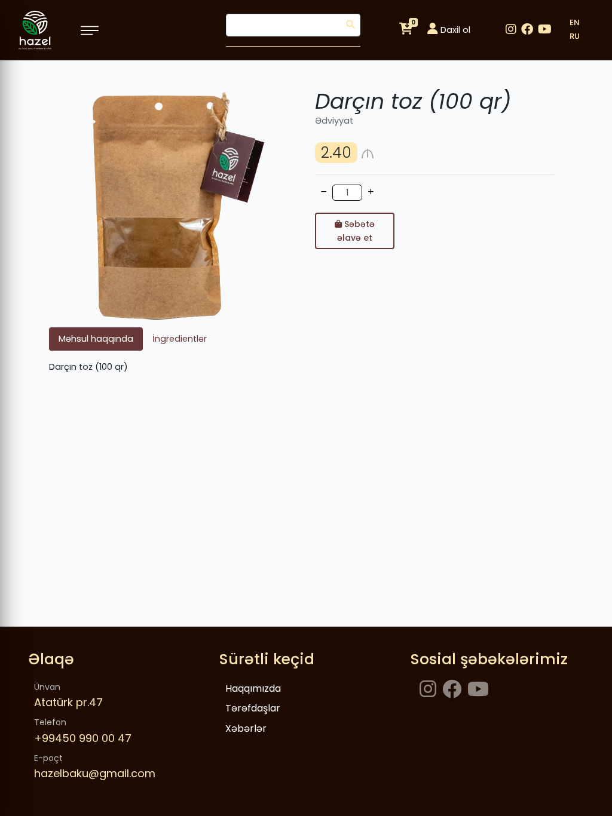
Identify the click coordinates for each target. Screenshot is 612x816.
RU (575, 36)
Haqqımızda (253, 688)
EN (575, 22)
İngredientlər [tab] (179, 339)
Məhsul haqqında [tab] (96, 339)
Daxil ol (454, 30)
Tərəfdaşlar (252, 708)
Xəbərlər (246, 728)
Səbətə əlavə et (356, 230)
